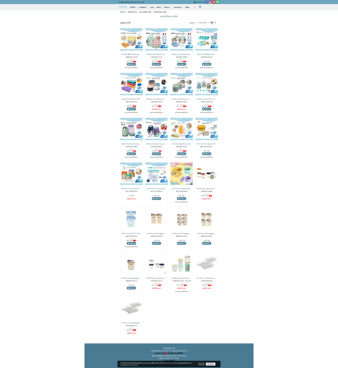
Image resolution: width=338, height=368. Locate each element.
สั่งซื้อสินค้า (132, 64)
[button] (195, 7)
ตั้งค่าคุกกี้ (201, 364)
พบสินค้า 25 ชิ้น (125, 23)
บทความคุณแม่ (177, 7)
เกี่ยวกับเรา (167, 7)
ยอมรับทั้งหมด (210, 364)
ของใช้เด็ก (132, 7)
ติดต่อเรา (159, 7)
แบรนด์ (152, 7)
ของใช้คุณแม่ (142, 7)
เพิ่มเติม (187, 7)
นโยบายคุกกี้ (135, 365)
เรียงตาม (193, 23)
